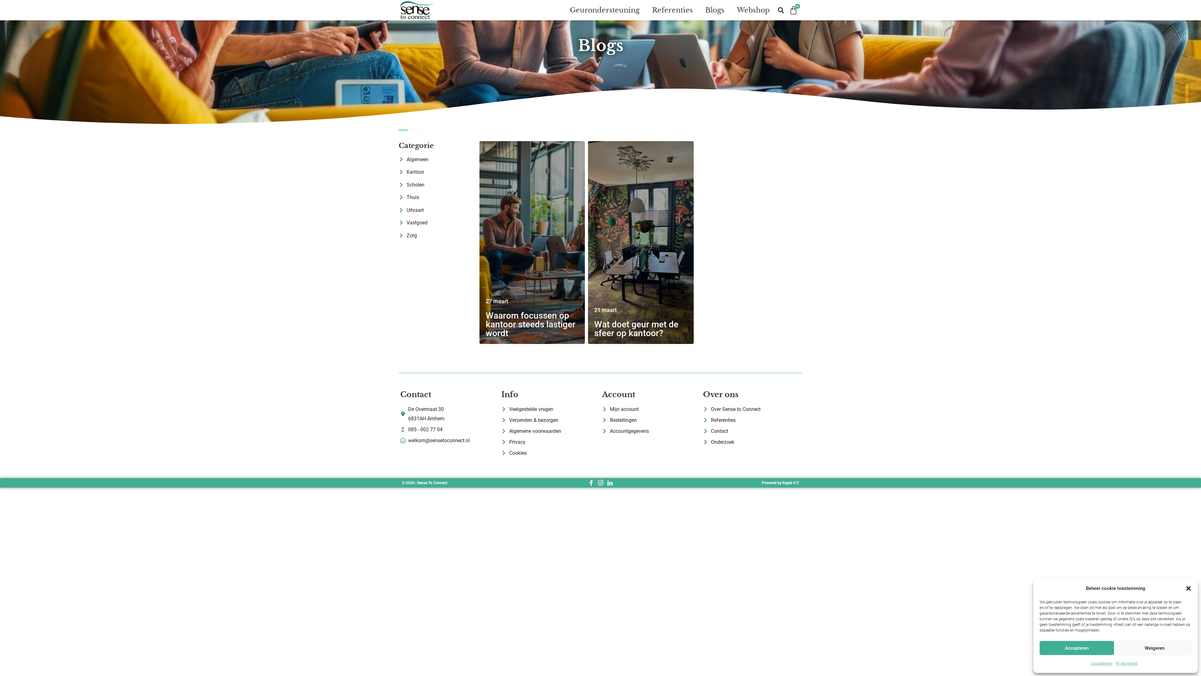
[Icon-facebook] (591, 483)
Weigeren (1154, 648)
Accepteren (1077, 648)
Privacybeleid (1127, 663)
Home (403, 130)
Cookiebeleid (1101, 663)
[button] (1188, 588)
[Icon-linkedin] (610, 483)
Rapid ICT (791, 483)
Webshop (753, 10)
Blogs (714, 10)
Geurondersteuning (605, 10)
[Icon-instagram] (600, 483)
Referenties (672, 10)
